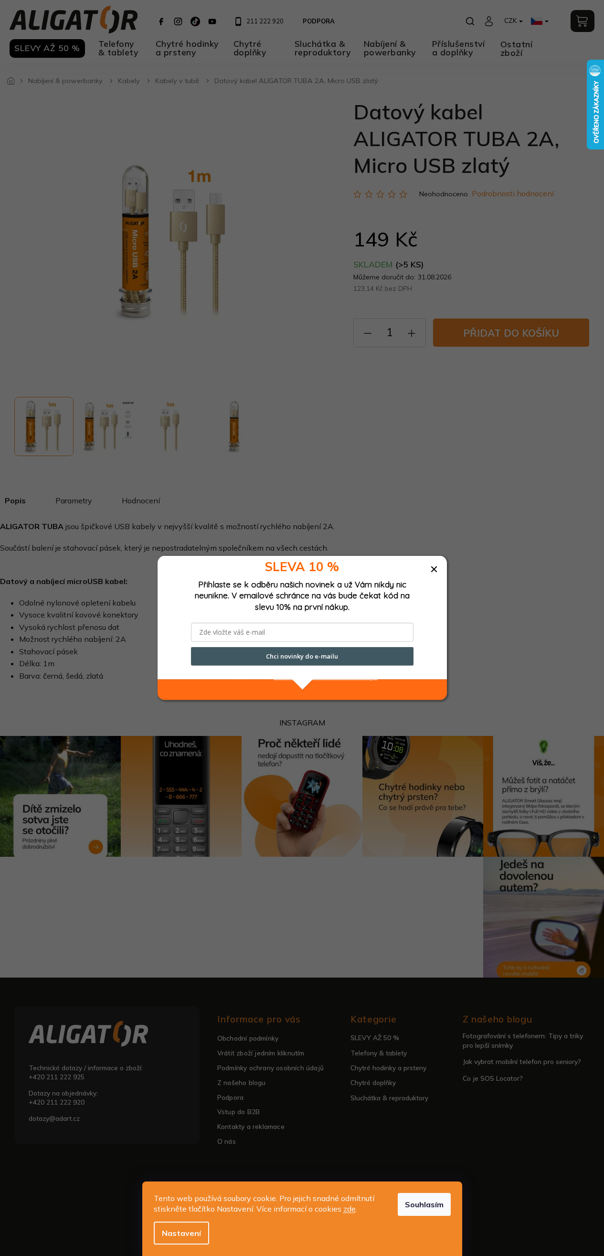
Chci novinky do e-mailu (302, 656)
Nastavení (181, 1233)
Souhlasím (424, 1204)
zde (349, 1208)
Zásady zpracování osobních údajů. (326, 676)
